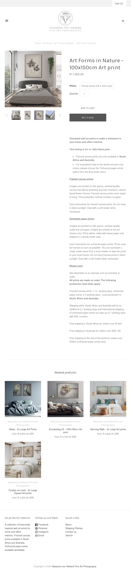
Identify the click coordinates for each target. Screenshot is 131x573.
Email (41, 535)
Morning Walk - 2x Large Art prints (108, 429)
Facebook (43, 524)
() (119, 3)
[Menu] (7, 21)
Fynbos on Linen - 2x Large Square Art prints (23, 491)
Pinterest (42, 528)
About (68, 524)
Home (38, 43)
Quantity (73, 93)
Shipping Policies (74, 528)
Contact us (71, 531)
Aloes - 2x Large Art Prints (23, 429)
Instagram (43, 531)
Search (69, 535)
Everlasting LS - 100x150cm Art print (65, 430)
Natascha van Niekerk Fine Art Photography (74, 566)
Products (47, 43)
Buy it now (88, 117)
